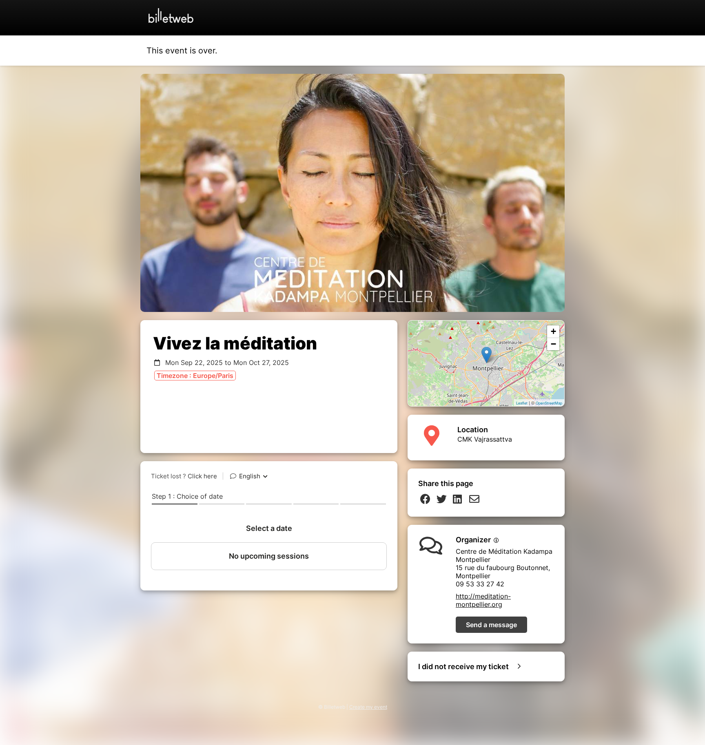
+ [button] (553, 331)
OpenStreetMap (549, 403)
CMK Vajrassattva (484, 439)
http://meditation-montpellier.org (483, 600)
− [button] (553, 344)
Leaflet (522, 403)
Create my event (368, 707)
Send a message (491, 625)
